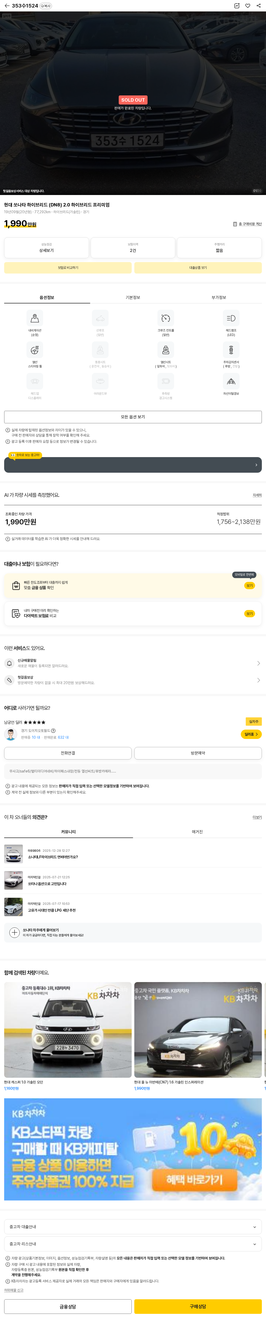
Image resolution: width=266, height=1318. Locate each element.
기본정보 (133, 297)
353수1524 (31, 6)
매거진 (197, 831)
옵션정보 (47, 297)
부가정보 (219, 297)
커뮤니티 (68, 831)
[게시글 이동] (133, 854)
